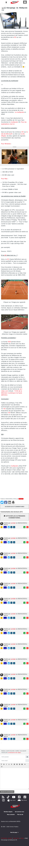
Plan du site (20, 814)
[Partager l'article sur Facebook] (6, 503)
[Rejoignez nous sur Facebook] (25, 797)
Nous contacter (11, 814)
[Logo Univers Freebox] (14, 2)
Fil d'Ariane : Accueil (6, 838)
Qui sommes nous (19, 811)
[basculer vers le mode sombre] (6, 2)
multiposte (20, 112)
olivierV (21, 498)
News (22, 838)
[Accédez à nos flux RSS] (3, 797)
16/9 (9, 342)
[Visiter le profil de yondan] (1, 523)
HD (15, 37)
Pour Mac (4, 178)
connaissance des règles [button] (14, 752)
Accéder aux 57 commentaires (14, 506)
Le (16, 112)
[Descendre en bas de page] (11, 527)
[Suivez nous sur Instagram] (4, 800)
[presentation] (1, 764)
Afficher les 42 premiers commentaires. (15, 517)
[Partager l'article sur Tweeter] (2, 503)
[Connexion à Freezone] (25, 2)
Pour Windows (6, 144)
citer (5, 527)
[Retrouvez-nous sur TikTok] (8, 797)
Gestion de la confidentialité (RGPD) (10, 821)
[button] (1, 764)
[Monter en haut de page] (14, 527)
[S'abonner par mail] (13, 503)
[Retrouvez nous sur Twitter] (19, 797)
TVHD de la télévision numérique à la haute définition (11, 393)
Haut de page (13, 832)
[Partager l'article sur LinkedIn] (10, 503)
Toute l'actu (16, 838)
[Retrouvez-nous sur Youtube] (13, 797)
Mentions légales (8, 811)
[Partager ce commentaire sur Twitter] (9, 527)
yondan (13, 523)
